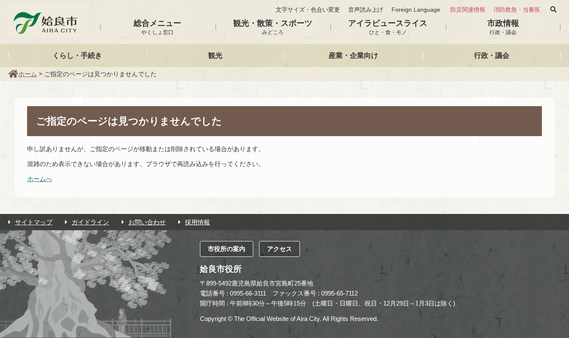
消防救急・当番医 (517, 10)
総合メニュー (157, 27)
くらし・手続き (77, 55)
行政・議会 (491, 55)
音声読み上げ (365, 10)
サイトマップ (33, 222)
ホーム (27, 73)
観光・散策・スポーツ (272, 27)
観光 (215, 55)
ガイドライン (90, 222)
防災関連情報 (467, 10)
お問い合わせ (147, 222)
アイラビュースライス (387, 27)
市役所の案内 (226, 248)
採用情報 (197, 222)
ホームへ (39, 178)
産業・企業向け (353, 55)
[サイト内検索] (553, 10)
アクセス (279, 248)
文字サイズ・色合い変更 (308, 10)
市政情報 (503, 27)
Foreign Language (416, 10)
